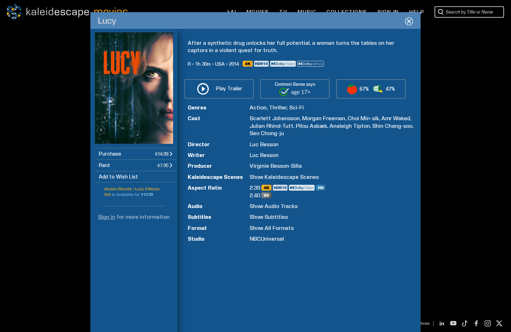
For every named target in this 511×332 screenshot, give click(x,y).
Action (258, 107)
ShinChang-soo (392, 126)
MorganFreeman (323, 118)
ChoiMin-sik (363, 118)
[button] (136, 153)
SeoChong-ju (267, 133)
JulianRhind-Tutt (271, 126)
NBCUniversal (267, 238)
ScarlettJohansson (275, 118)
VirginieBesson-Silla (276, 166)
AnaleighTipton (350, 126)
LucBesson (264, 144)
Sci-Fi (296, 107)
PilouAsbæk (311, 126)
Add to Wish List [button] (118, 177)
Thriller (278, 107)
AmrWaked (395, 118)
